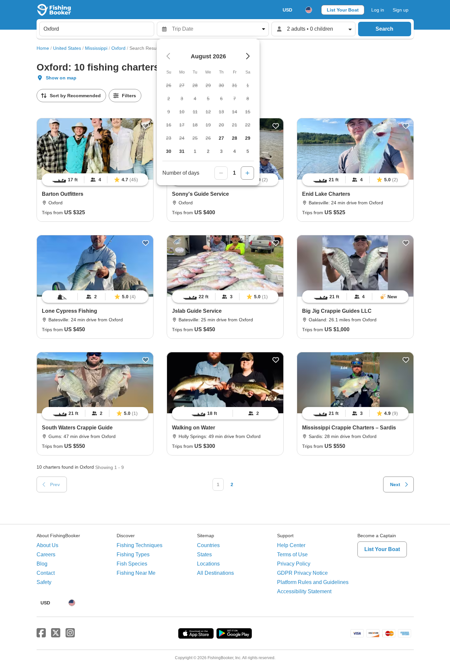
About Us (47, 545)
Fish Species (132, 564)
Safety (44, 582)
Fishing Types (133, 554)
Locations (208, 564)
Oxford (118, 48)
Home (43, 48)
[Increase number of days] (247, 173)
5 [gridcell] (247, 151)
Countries (208, 545)
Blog (42, 564)
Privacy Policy (293, 564)
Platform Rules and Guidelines (313, 582)
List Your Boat (343, 10)
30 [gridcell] (168, 151)
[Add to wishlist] (145, 126)
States (204, 554)
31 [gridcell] (181, 151)
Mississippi (96, 48)
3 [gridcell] (221, 151)
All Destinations (215, 573)
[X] (55, 633)
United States (67, 48)
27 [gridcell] (221, 138)
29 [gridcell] (247, 138)
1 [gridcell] (195, 151)
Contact (46, 573)
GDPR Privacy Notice (302, 573)
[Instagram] (70, 633)
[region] (95, 179)
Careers (46, 554)
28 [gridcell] (234, 138)
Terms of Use (292, 554)
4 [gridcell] (234, 151)
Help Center (291, 545)
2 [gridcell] (208, 151)
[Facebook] (41, 633)
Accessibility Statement (304, 591)
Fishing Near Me (136, 573)
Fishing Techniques (139, 545)
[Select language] (308, 10)
